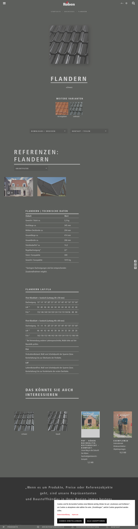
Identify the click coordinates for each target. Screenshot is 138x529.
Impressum (75, 514)
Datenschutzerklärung (63, 514)
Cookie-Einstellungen (70, 521)
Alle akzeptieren (96, 521)
